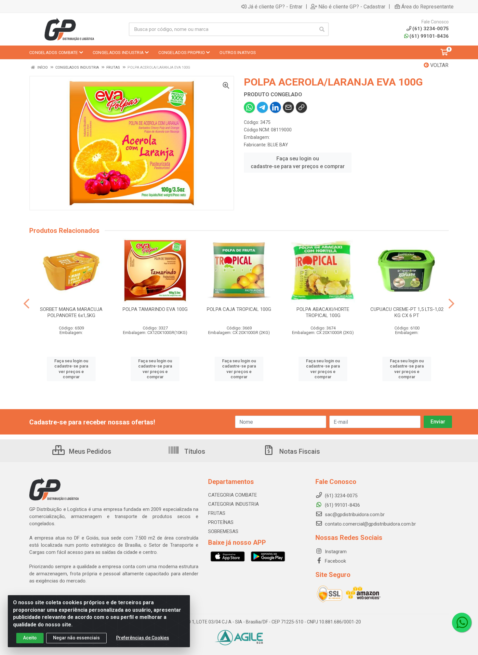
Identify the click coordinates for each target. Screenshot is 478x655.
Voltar (438, 65)
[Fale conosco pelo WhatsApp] (461, 622)
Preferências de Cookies (142, 637)
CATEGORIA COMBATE (232, 495)
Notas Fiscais (299, 451)
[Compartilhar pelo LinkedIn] (275, 107)
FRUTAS (216, 513)
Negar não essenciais (76, 637)
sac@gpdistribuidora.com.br (354, 514)
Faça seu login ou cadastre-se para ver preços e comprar (298, 162)
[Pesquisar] (322, 29)
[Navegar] (26, 304)
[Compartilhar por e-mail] (288, 107)
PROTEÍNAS (220, 522)
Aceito (30, 637)
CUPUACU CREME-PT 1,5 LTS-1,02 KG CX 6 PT (407, 312)
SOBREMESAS (223, 531)
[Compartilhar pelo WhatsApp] (249, 107)
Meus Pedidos (89, 451)
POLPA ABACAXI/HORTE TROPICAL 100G (323, 312)
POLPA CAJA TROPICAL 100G (239, 309)
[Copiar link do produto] (301, 107)
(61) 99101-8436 (429, 36)
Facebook (335, 561)
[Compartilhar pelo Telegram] (262, 107)
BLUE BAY (278, 144)
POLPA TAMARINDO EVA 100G (155, 309)
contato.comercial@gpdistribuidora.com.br (370, 524)
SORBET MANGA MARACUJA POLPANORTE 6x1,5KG (71, 312)
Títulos (194, 451)
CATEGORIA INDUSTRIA (233, 504)
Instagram (335, 552)
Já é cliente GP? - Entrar (275, 6)
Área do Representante (427, 6)
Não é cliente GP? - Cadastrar (351, 6)
